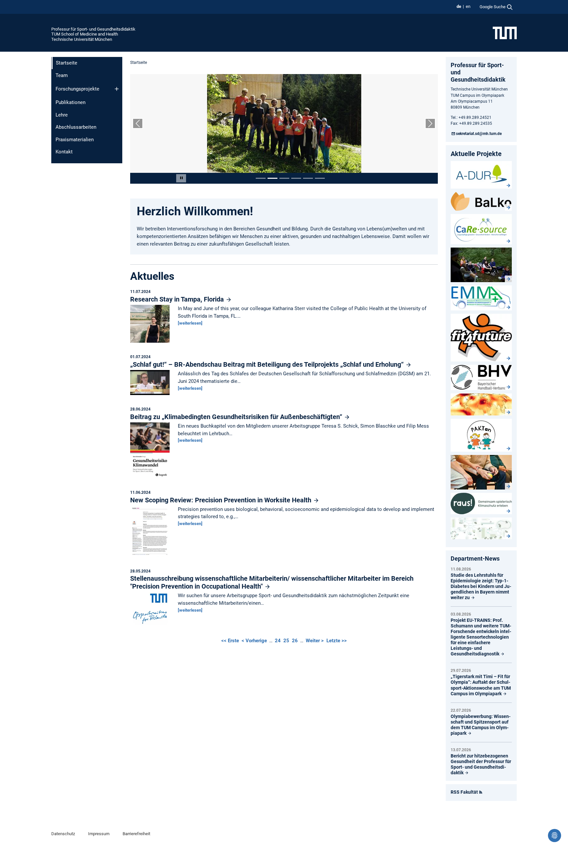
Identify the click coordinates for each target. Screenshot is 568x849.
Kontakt (64, 152)
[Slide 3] (284, 178)
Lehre (62, 115)
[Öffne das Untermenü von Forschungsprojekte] (117, 89)
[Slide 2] (272, 178)
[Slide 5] (308, 178)
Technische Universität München (81, 39)
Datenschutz (63, 833)
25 (286, 641)
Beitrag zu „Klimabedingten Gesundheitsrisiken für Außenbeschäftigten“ (237, 417)
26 (295, 641)
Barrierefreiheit (136, 833)
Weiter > (315, 641)
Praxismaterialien (75, 140)
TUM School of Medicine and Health (84, 34)
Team (62, 75)
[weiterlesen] (190, 323)
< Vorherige (255, 641)
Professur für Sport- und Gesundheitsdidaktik (93, 29)
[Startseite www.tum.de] (505, 33)
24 (278, 641)
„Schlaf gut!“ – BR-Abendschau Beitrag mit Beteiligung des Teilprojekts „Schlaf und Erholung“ (267, 364)
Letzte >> (336, 641)
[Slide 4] (296, 178)
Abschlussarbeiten (76, 127)
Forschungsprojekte (77, 89)
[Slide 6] (320, 178)
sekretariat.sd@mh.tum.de (479, 133)
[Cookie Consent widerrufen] (554, 835)
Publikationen (70, 102)
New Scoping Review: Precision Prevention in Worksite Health (221, 500)
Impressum (98, 833)
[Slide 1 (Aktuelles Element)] (261, 178)
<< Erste (230, 641)
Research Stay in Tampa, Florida (177, 299)
